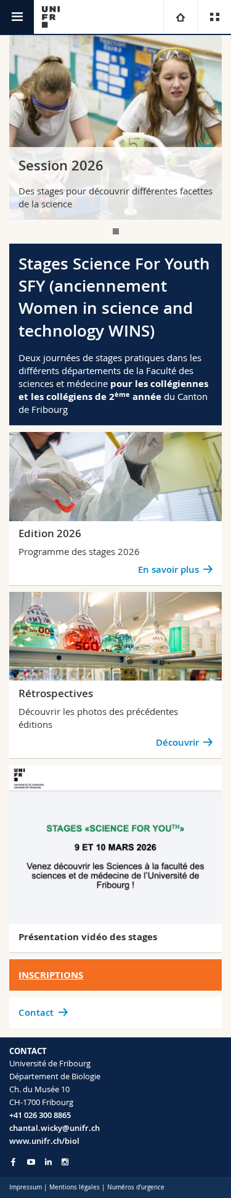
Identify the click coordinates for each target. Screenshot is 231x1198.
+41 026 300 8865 (40, 1114)
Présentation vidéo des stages (87, 936)
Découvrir (177, 742)
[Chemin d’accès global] (180, 17)
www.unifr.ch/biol (44, 1140)
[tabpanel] (115, 127)
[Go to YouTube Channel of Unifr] (31, 1162)
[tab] (116, 231)
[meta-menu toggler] (214, 17)
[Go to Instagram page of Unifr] (65, 1162)
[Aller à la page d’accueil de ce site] (51, 17)
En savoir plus (168, 569)
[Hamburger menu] (17, 17)
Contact (36, 1012)
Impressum (25, 1187)
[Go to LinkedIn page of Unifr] (48, 1162)
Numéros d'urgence (135, 1187)
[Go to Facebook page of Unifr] (13, 1161)
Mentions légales (74, 1187)
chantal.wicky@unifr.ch (54, 1127)
